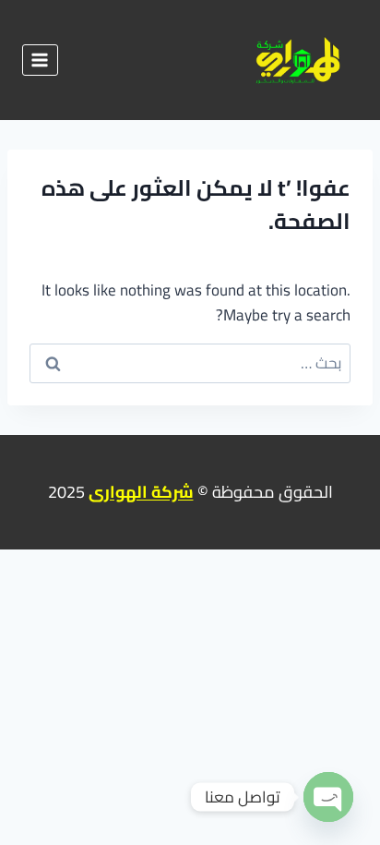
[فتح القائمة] (40, 59)
